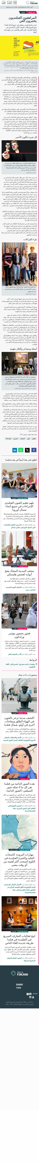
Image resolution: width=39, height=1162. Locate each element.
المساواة (27, 960)
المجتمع (32, 960)
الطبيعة (17, 887)
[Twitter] (27, 994)
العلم (10, 654)
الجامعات (7, 525)
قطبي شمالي (15, 527)
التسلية (19, 587)
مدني (27, 590)
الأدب (19, 654)
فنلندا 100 (8, 439)
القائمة (4, 3)
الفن (28, 439)
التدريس (18, 525)
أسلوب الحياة (17, 958)
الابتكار (6, 737)
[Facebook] (30, 994)
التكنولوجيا (27, 740)
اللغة (9, 3)
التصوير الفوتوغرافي (14, 806)
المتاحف (22, 439)
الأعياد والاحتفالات (15, 737)
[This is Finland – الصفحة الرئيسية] (32, 3)
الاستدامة (7, 884)
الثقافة (20, 740)
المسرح (16, 439)
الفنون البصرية (11, 587)
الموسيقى (24, 527)
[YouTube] (33, 997)
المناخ (30, 527)
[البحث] (15, 2)
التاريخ (33, 740)
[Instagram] (30, 997)
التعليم (34, 439)
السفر (16, 740)
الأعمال (18, 884)
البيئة (33, 887)
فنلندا (28, 890)
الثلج (22, 887)
